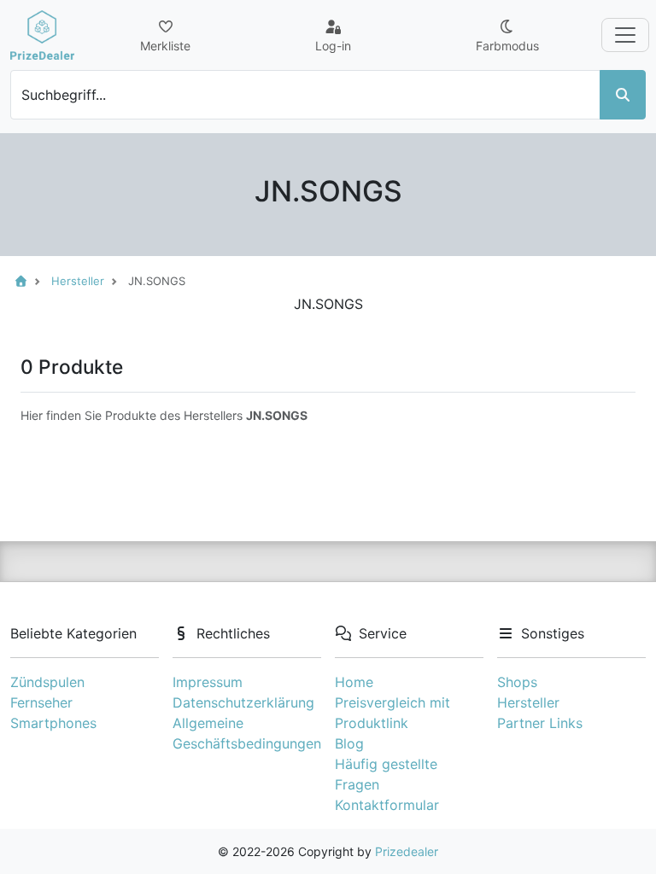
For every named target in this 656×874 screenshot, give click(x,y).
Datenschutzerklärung (243, 702)
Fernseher (41, 702)
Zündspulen (47, 681)
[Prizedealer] (42, 35)
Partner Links (540, 722)
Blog (349, 743)
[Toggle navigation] (625, 35)
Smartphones (53, 722)
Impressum (208, 681)
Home (354, 681)
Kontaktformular (387, 804)
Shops (517, 681)
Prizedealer (406, 851)
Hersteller (528, 702)
